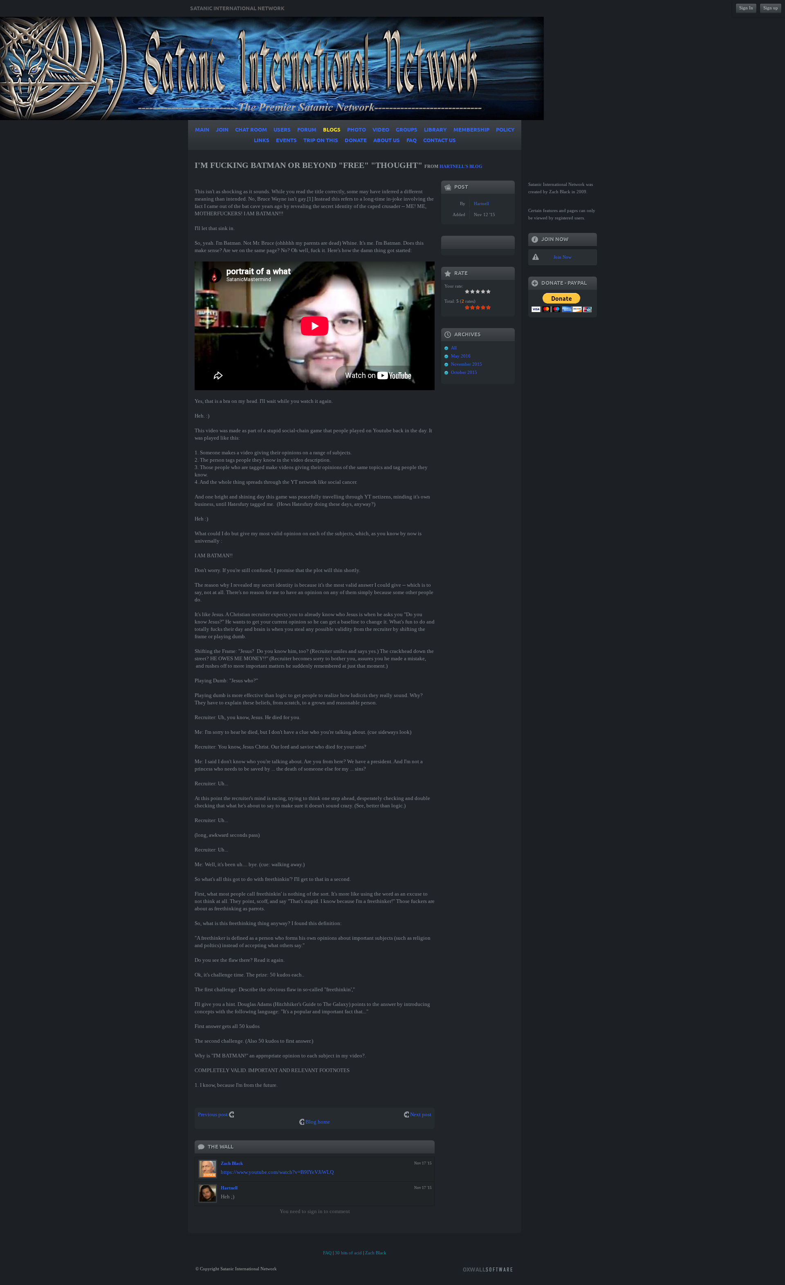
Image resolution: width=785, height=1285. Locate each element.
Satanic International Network (237, 8)
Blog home (317, 1122)
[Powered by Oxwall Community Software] (488, 1269)
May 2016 (461, 355)
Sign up (770, 7)
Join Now (563, 257)
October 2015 (464, 372)
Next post (420, 1114)
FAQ (327, 1252)
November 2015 (466, 364)
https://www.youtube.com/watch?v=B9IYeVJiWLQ (277, 1172)
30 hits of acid (348, 1252)
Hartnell (229, 1187)
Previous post (213, 1114)
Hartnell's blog (461, 166)
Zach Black (232, 1163)
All (454, 347)
